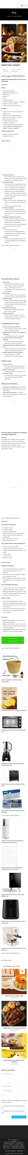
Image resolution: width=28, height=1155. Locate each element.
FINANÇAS (5, 1145)
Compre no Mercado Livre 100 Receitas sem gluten (14, 710)
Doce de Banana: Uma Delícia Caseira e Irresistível (14, 1061)
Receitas (5, 69)
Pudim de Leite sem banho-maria (14, 996)
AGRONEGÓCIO (20, 1143)
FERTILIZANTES (15, 1139)
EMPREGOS (11, 1145)
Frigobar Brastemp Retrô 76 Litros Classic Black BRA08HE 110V (12, 895)
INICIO (9, 1139)
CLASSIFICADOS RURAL (8, 1142)
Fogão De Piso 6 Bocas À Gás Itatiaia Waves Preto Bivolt (13, 784)
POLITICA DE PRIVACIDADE (10, 1151)
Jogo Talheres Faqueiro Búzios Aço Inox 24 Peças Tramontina (12, 811)
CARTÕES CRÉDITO (15, 1146)
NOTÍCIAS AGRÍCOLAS (18, 1142)
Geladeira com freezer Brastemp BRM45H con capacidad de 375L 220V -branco (12, 841)
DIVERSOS (14, 1141)
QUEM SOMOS (20, 1151)
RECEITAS (5, 71)
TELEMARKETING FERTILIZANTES (18, 1148)
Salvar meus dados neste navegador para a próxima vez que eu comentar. (13, 1101)
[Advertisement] (14, 159)
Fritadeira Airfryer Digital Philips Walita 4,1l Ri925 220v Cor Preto (13, 922)
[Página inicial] (5, 16)
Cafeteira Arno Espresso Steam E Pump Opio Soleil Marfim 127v (13, 949)
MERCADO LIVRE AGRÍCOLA (9, 1143)
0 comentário (14, 71)
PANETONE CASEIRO (7, 960)
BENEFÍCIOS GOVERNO (19, 1145)
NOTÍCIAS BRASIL (6, 1146)
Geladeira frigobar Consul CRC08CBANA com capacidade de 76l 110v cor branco (12, 868)
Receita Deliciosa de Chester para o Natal (14, 1028)
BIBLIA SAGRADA (6, 1148)
